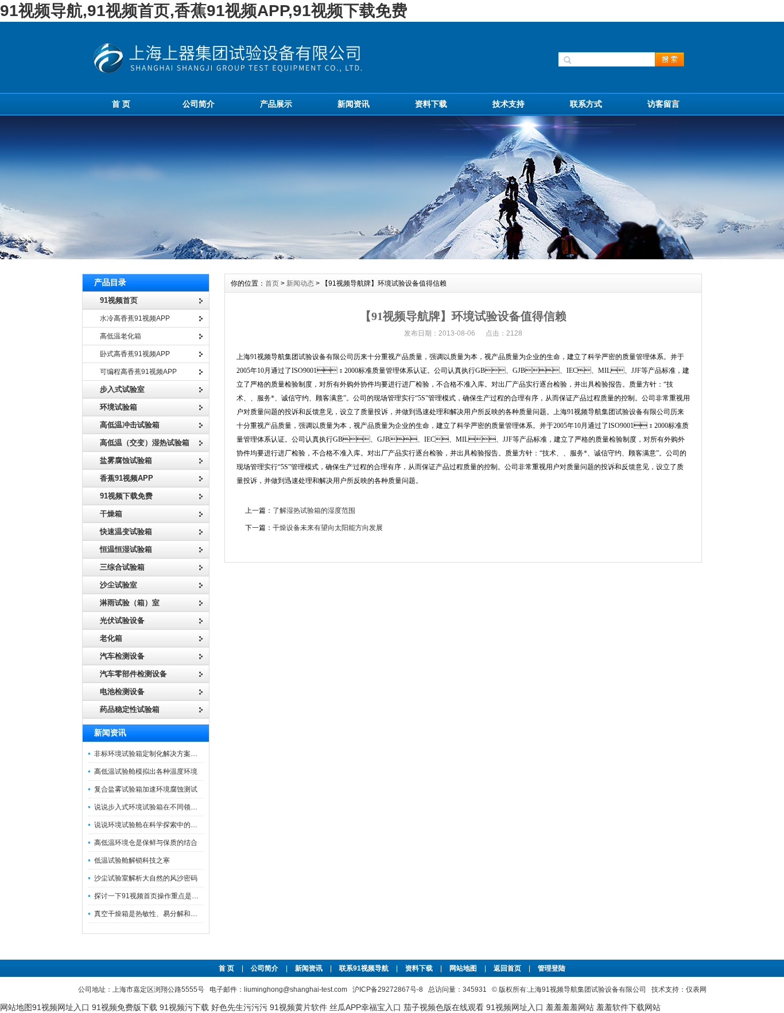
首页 (272, 283)
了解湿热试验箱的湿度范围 (314, 510)
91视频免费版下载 (124, 1007)
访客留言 (663, 103)
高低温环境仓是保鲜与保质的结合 (145, 843)
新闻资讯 (353, 103)
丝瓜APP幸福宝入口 (365, 1007)
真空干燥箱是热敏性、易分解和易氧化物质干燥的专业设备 (183, 914)
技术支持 (508, 103)
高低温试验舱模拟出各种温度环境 (145, 771)
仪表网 (696, 989)
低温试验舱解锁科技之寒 (132, 860)
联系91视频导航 (364, 968)
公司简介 (199, 103)
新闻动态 (300, 283)
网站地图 (463, 968)
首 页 (121, 103)
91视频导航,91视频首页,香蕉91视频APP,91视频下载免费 (203, 11)
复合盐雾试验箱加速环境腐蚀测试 (145, 789)
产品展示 (276, 103)
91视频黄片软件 (298, 1007)
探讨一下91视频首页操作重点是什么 (149, 896)
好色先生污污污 (239, 1007)
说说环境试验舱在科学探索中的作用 (149, 825)
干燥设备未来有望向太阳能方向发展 (328, 528)
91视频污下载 (184, 1007)
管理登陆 (551, 968)
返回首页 (508, 968)
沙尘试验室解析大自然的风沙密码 (145, 878)
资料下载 (431, 103)
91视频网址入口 (61, 1007)
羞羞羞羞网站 (570, 1007)
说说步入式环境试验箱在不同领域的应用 (156, 807)
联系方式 (586, 103)
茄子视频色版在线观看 (443, 1007)
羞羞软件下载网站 (628, 1007)
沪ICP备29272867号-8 (387, 989)
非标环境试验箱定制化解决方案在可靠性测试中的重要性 (180, 754)
